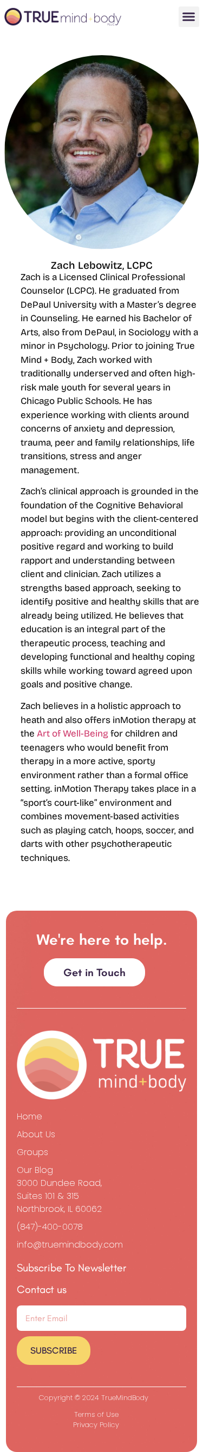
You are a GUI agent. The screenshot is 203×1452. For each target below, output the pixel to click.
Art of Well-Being (73, 733)
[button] (189, 16)
